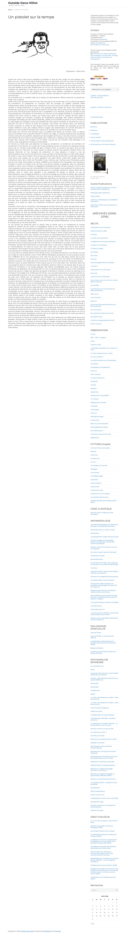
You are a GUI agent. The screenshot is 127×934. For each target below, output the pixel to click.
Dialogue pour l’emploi (98, 402)
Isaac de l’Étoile (96, 632)
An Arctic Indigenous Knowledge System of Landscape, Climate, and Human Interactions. (103, 541)
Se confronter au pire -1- (99, 732)
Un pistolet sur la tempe (99, 465)
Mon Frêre (94, 255)
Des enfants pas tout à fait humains (103, 530)
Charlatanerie (95, 788)
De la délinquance (97, 430)
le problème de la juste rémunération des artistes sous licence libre (103, 847)
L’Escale (93, 385)
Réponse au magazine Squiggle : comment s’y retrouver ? (102, 769)
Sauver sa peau (96, 137)
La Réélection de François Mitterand (103, 241)
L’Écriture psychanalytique (100, 708)
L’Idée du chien (96, 344)
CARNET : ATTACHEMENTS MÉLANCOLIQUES (100, 96)
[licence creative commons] (105, 56)
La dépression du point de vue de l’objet (104, 798)
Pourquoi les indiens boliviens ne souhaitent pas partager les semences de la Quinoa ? (104, 585)
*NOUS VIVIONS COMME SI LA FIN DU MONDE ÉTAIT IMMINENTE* (103, 188)
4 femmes (94, 455)
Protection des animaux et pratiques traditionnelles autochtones (103, 591)
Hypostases (95, 687)
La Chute (94, 234)
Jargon (93, 694)
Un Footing (94, 399)
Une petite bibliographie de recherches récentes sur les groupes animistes (104, 525)
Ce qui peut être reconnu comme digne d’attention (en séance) (104, 674)
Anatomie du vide (97, 490)
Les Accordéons (96, 483)
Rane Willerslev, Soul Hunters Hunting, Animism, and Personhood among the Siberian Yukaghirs (104, 597)
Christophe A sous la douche (100, 227)
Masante (94, 388)
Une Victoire (95, 472)
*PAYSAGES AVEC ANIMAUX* (100, 193)
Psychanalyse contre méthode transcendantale (101, 747)
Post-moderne (96, 374)
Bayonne (94, 301)
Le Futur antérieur (97, 357)
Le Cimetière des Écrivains (100, 497)
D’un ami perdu (96, 310)
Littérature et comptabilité (100, 395)
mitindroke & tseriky (98, 556)
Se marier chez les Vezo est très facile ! (104, 552)
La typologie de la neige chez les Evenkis (105, 537)
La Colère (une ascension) (99, 238)
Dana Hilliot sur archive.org (100, 45)
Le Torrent (94, 266)
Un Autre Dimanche (97, 378)
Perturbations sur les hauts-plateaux (103, 144)
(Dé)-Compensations (98, 791)
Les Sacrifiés (95, 285)
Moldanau (94, 130)
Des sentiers (95, 533)
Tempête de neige (97, 416)
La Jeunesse (95, 409)
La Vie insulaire (96, 297)
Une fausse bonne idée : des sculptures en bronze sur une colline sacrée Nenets (104, 563)
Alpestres (94, 127)
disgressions (95, 438)
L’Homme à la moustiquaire (100, 276)
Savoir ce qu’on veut (98, 795)
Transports (94, 381)
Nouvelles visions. (97, 317)
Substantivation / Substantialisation (103, 765)
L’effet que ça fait (96, 711)
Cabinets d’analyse (97, 810)
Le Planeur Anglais (97, 248)
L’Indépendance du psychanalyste (102, 715)
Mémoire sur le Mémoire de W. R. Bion (104, 739)
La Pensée (94, 406)
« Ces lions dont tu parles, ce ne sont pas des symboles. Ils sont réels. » (104, 613)
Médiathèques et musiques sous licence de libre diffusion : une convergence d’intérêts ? (105, 860)
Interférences (95, 690)
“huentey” (94, 568)
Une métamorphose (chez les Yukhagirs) (105, 602)
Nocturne (94, 273)
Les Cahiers (94, 252)
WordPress (47, 931)
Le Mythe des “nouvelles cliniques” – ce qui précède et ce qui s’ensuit (104, 724)
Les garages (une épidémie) (100, 367)
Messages (94, 469)
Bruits (93, 669)
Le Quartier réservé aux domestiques (103, 360)
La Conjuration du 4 (97, 666)
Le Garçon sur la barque (99, 245)
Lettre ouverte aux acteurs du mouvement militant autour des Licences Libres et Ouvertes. (102, 853)
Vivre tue (94, 413)
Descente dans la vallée (99, 231)
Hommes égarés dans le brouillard (102, 262)
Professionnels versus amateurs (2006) (104, 865)
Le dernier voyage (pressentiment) (102, 320)
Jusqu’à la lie (95, 420)
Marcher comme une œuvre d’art (102, 728)
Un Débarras (95, 134)
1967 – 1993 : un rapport (98, 337)
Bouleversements (97, 559)
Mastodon (103, 39)
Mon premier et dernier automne (102, 313)
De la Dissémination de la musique (103, 831)
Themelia (57, 931)
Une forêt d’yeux (96, 606)
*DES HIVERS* (95, 196)
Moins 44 (94, 371)
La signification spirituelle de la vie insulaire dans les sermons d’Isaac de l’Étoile (103, 642)
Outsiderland (100, 43)
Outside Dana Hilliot (27, 931)
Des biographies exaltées (99, 427)
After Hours (94, 294)
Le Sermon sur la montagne (100, 493)
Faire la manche (96, 324)
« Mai (92, 924)
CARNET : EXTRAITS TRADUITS (101, 107)
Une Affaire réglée (97, 476)
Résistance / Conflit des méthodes (102, 762)
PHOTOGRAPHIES (97, 117)
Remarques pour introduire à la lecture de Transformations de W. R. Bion (104, 757)
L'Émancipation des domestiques (102, 141)
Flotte (93, 341)
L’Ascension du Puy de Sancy (100, 269)
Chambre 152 (95, 458)
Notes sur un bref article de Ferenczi (103, 779)
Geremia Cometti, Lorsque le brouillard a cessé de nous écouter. (104, 572)
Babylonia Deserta (97, 648)
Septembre (94, 392)
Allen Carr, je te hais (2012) (99, 423)
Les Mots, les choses (97, 735)
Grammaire (94, 683)
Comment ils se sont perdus (100, 448)
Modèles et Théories (97, 743)
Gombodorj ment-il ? (98, 609)
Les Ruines (94, 479)
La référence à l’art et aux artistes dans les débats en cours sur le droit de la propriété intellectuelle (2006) (104, 841)
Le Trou (93, 462)
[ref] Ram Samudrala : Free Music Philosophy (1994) (102, 826)
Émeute (93, 451)
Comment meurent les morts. (101, 434)
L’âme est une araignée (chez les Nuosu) (104, 576)
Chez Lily (94, 259)
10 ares (93, 334)
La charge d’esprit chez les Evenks (102, 580)
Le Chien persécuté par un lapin (102, 353)
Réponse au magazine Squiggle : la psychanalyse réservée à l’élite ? (103, 774)
